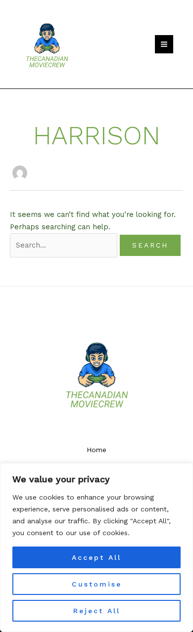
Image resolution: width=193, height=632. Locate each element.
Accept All (96, 557)
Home (96, 450)
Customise (97, 584)
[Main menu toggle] (164, 44)
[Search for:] (65, 245)
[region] (96, 547)
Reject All (96, 611)
